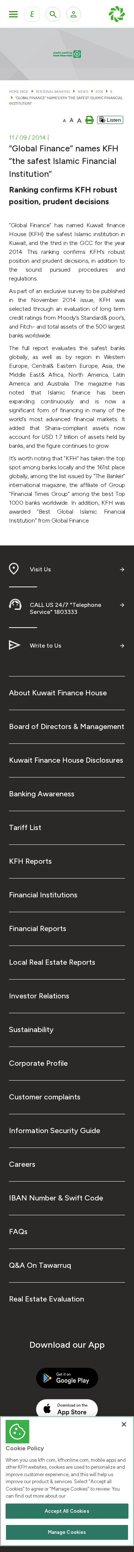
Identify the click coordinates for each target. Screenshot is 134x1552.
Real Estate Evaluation (46, 1298)
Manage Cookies (67, 1532)
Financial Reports (37, 928)
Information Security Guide (54, 1130)
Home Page (18, 92)
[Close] (124, 1424)
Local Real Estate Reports (52, 962)
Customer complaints (44, 1096)
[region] (67, 1481)
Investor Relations (39, 995)
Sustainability (31, 1029)
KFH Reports (30, 861)
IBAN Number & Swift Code (56, 1197)
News (82, 92)
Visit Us (40, 569)
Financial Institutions (43, 894)
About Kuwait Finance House (58, 692)
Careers (22, 1164)
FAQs (18, 1231)
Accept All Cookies (67, 1511)
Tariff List (25, 827)
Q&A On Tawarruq (40, 1265)
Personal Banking (53, 92)
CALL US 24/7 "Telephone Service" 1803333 (65, 608)
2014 (99, 92)
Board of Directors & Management (66, 726)
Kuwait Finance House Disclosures (66, 760)
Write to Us (45, 645)
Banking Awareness (41, 793)
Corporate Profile (38, 1063)
